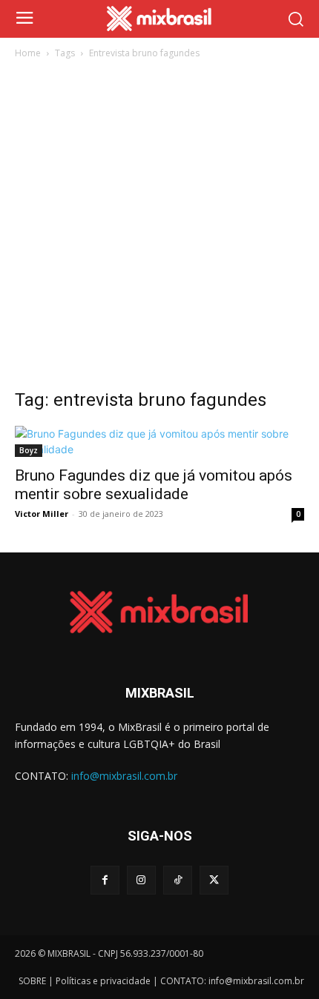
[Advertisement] (159, 228)
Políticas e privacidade (103, 981)
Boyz (28, 450)
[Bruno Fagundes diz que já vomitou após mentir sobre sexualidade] (159, 441)
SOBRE (32, 981)
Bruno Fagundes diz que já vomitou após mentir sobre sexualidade (153, 485)
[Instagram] (141, 880)
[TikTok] (177, 880)
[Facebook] (105, 880)
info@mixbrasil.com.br (124, 776)
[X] (214, 880)
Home (28, 53)
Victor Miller (41, 513)
